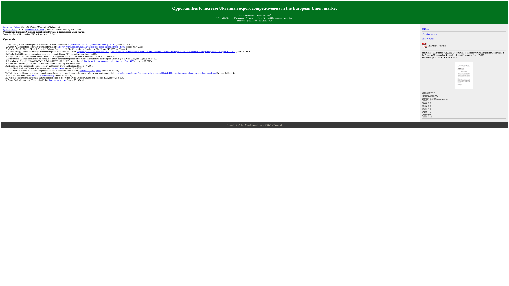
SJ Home (425, 29)
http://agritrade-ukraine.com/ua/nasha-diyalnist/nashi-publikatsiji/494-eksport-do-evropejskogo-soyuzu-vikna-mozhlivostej (166, 73)
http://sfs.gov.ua (57, 68)
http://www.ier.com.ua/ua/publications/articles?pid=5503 (91, 44)
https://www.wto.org (57, 80)
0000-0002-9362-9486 (34, 29)
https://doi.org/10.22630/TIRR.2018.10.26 (254, 21)
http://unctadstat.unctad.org (43, 75)
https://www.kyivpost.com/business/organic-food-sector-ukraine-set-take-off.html (91, 47)
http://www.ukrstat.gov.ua (90, 71)
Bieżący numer (428, 39)
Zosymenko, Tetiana (11, 27)
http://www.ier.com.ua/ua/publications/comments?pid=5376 (109, 61)
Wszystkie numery (429, 34)
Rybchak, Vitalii (10, 29)
